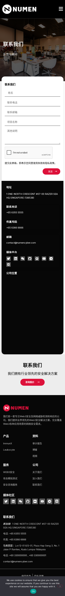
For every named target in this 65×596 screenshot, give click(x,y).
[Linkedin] (15, 258)
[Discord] (8, 264)
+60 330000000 (18, 555)
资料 (35, 436)
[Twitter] (8, 258)
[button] (61, 9)
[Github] (30, 258)
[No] (60, 586)
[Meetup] (37, 258)
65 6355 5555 (18, 533)
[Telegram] (51, 258)
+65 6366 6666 (14, 227)
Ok (33, 591)
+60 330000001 (37, 555)
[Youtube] (44, 258)
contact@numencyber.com (21, 242)
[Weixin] (23, 258)
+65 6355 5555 (14, 212)
